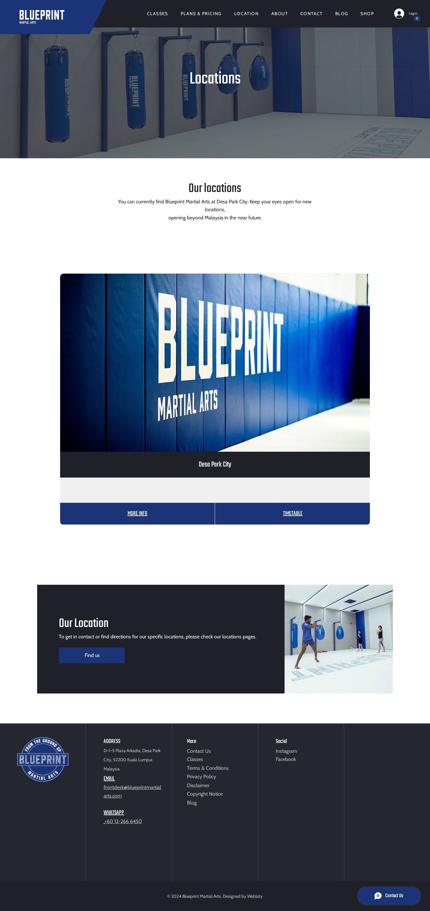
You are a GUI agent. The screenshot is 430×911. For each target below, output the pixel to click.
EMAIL (109, 778)
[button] (417, 17)
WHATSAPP (114, 812)
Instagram (286, 751)
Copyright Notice (205, 794)
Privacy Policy (201, 777)
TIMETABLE (293, 513)
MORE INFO (137, 513)
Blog (192, 803)
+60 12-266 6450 (123, 821)
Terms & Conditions (208, 768)
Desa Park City (215, 464)
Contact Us (199, 751)
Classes (195, 759)
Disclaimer (198, 785)
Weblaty (255, 896)
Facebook (286, 759)
